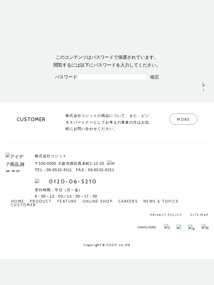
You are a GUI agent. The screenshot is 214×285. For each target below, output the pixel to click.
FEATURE (67, 201)
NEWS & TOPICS (161, 201)
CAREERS (128, 201)
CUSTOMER (23, 205)
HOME (17, 201)
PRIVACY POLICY (166, 215)
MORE (183, 119)
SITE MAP (199, 215)
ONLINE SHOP (97, 201)
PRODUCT (41, 201)
